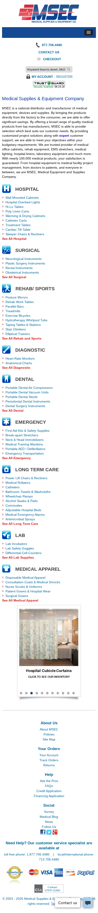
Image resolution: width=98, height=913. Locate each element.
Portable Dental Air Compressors (29, 388)
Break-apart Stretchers (21, 435)
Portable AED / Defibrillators (25, 449)
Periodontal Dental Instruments (27, 401)
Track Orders (48, 760)
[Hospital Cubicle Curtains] (49, 646)
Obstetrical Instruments (22, 272)
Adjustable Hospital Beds (23, 510)
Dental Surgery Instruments (25, 406)
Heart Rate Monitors (20, 358)
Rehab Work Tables (19, 302)
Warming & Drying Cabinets (25, 216)
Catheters (12, 487)
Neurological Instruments (23, 259)
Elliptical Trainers (17, 334)
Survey (49, 812)
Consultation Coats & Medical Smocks (32, 582)
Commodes (13, 505)
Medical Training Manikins (24, 444)
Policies (49, 734)
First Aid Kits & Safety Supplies (27, 430)
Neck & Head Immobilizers (24, 440)
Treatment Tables (18, 225)
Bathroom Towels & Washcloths (28, 492)
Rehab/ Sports (35, 288)
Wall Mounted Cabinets (22, 197)
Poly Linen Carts (17, 211)
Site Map (49, 739)
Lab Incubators (16, 544)
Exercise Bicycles (17, 315)
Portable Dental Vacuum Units (27, 392)
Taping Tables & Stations (23, 325)
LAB (20, 535)
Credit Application (49, 791)
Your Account (48, 755)
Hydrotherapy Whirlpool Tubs (26, 320)
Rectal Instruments (19, 268)
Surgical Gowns (16, 596)
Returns (49, 765)
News (49, 822)
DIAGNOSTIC (30, 350)
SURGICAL (27, 250)
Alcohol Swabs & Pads (21, 501)
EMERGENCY (30, 422)
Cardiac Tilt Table (17, 229)
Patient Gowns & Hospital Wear (28, 591)
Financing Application (49, 796)
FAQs (49, 786)
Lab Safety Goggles (19, 548)
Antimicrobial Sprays (20, 519)
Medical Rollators (17, 482)
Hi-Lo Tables (14, 207)
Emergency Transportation (24, 453)
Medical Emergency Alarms (25, 514)
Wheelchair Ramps (19, 496)
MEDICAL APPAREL (38, 569)
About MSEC (49, 729)
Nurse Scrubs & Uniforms (23, 587)
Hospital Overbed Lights (22, 202)
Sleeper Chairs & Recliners (24, 234)
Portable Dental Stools (21, 397)
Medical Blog (49, 817)
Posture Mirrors (16, 297)
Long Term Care (37, 469)
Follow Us (49, 827)
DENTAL (24, 379)
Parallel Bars (14, 306)
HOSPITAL (27, 189)
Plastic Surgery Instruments (25, 263)
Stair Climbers (15, 329)
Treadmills (12, 311)
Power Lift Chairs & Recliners (26, 478)
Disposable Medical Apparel (25, 577)
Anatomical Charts (18, 363)
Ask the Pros (49, 781)
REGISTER (64, 76)
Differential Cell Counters (23, 553)
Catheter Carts (16, 220)
